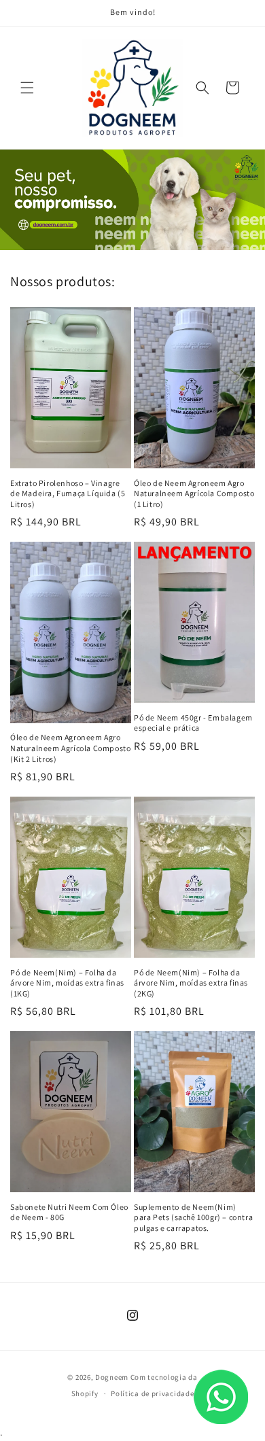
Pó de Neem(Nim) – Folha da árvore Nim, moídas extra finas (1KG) (67, 983)
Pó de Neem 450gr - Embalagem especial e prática (193, 722)
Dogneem (111, 1377)
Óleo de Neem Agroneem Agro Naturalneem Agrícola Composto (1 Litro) (194, 493)
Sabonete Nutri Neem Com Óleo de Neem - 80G (69, 1212)
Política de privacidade (152, 1393)
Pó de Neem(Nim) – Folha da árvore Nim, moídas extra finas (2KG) (191, 983)
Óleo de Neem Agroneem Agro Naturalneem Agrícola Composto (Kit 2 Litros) (70, 747)
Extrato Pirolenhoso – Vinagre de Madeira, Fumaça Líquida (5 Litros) (67, 493)
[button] (27, 88)
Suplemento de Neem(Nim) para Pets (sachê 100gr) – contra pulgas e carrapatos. (193, 1217)
